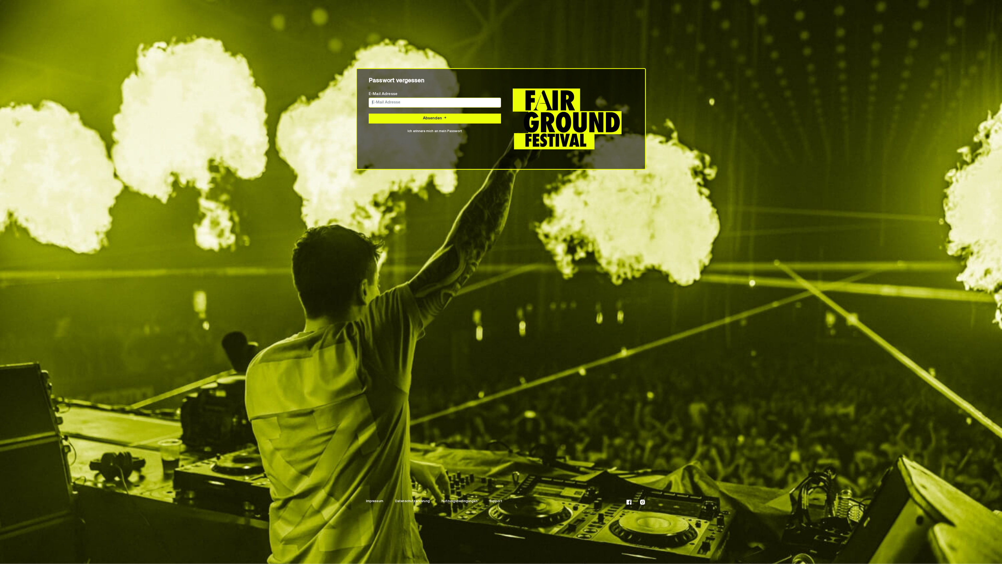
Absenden (433, 118)
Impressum (374, 501)
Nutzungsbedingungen (460, 501)
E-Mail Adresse (383, 94)
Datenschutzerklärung (412, 501)
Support (495, 501)
